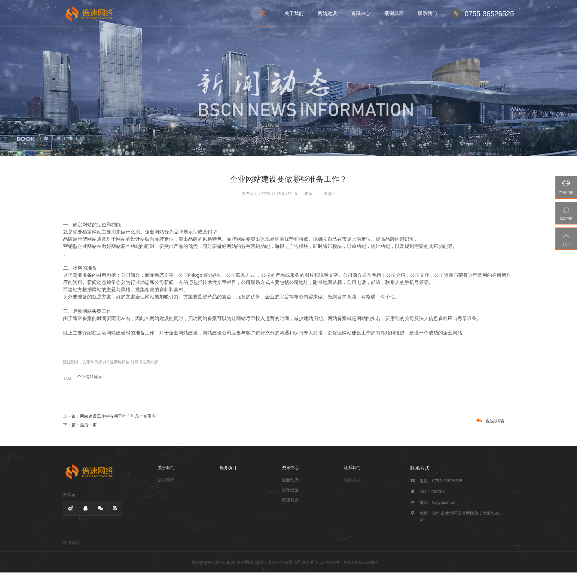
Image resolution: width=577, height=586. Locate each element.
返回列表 (490, 420)
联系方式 (352, 480)
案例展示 (394, 13)
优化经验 (290, 490)
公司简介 (166, 480)
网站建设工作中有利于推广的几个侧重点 (118, 416)
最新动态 (290, 480)
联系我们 (427, 13)
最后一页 (88, 425)
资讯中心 (360, 13)
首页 (260, 13)
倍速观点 (290, 499)
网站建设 (327, 13)
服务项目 (228, 467)
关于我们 (294, 13)
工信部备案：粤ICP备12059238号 (349, 562)
